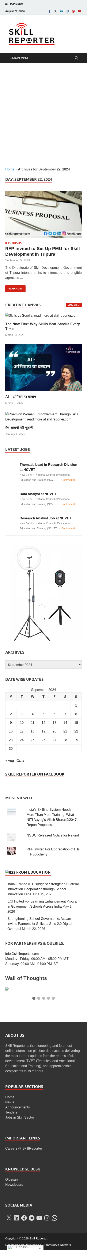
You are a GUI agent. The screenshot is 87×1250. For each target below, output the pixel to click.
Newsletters (14, 1184)
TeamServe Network (57, 1244)
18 (32, 731)
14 (65, 722)
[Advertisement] (43, 115)
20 (54, 731)
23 (11, 740)
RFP (7, 242)
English (21, 1247)
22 (76, 731)
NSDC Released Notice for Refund (53, 835)
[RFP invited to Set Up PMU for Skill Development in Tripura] (43, 214)
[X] (8, 1218)
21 (65, 731)
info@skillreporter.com (22, 953)
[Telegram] (31, 1218)
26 (43, 740)
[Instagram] (67, 11)
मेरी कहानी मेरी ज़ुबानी (19, 428)
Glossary (12, 1179)
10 (22, 722)
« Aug (9, 760)
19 (43, 731)
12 (43, 722)
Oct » (20, 760)
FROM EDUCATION (33, 872)
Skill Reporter (38, 1238)
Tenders (11, 1112)
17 (22, 731)
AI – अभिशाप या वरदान (20, 397)
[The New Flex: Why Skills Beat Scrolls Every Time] (41, 315)
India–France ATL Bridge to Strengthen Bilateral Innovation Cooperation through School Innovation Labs (43, 889)
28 (65, 740)
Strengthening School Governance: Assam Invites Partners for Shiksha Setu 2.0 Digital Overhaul (39, 924)
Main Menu (20, 58)
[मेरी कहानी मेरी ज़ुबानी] (43, 417)
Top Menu (16, 3)
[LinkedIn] (61, 11)
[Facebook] (49, 11)
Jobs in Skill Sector (19, 1117)
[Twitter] (55, 11)
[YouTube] (79, 11)
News (9, 1102)
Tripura (17, 242)
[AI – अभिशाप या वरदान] (43, 367)
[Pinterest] (73, 11)
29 (76, 740)
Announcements (17, 1107)
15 (76, 722)
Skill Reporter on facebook (34, 774)
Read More (13, 287)
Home (9, 169)
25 (32, 740)
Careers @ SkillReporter (23, 1148)
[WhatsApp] (54, 1218)
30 (11, 748)
